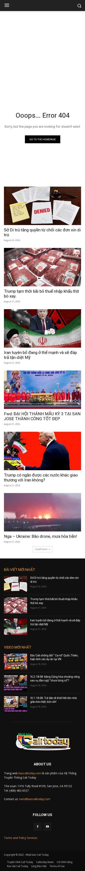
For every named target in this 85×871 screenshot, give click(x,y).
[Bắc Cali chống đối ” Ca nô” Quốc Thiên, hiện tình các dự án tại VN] (15, 662)
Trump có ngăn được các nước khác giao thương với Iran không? (41, 477)
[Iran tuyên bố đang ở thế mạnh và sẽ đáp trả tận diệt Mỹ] (42, 328)
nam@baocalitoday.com (34, 799)
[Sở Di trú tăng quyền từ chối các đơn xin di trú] (42, 206)
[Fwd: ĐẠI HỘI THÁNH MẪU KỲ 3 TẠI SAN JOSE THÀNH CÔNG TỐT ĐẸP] (42, 389)
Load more (41, 549)
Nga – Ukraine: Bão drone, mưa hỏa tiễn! (40, 536)
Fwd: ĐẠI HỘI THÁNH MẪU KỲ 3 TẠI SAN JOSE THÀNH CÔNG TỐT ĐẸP (42, 416)
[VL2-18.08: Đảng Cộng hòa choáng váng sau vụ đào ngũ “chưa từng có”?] (15, 683)
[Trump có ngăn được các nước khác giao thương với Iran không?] (42, 451)
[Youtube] (47, 826)
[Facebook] (38, 826)
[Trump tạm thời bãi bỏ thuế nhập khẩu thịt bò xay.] (42, 267)
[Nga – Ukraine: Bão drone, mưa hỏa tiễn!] (42, 512)
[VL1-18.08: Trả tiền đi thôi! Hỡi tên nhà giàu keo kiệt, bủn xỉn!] (15, 704)
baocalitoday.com (29, 773)
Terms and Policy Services (20, 838)
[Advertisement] (42, 55)
